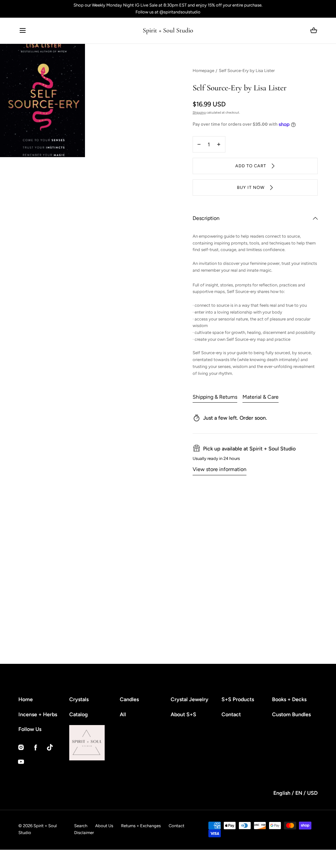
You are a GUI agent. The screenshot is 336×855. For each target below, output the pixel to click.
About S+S (183, 714)
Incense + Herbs (37, 714)
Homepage (203, 70)
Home (25, 699)
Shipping (199, 112)
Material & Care (260, 397)
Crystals (79, 699)
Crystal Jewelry (189, 699)
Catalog (78, 714)
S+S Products (237, 699)
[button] (22, 31)
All (123, 714)
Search (80, 825)
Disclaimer (84, 832)
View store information (219, 469)
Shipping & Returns (215, 397)
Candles (129, 699)
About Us (104, 825)
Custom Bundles (291, 714)
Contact (231, 714)
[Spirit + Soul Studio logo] (104, 742)
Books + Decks (289, 699)
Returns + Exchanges (141, 825)
